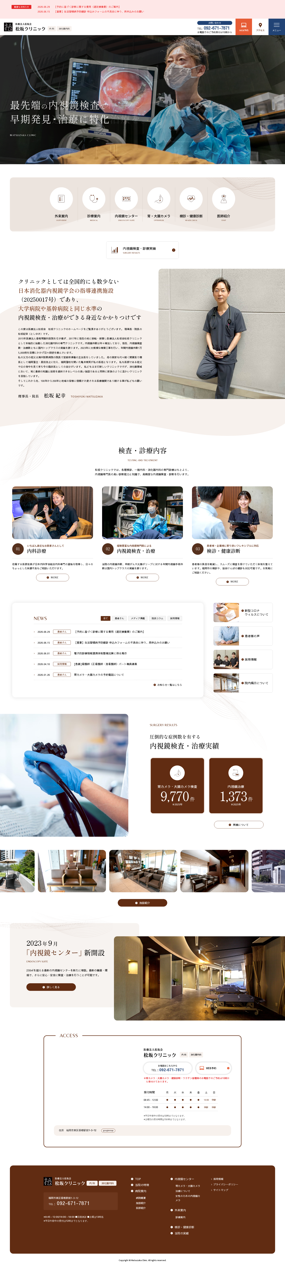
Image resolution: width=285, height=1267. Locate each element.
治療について (182, 1191)
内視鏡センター (126, 217)
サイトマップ (220, 1190)
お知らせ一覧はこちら (169, 685)
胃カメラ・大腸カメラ (187, 1186)
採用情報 (218, 1179)
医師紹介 (223, 217)
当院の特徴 (142, 1185)
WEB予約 (243, 30)
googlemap (108, 1130)
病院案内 (140, 1191)
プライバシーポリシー (225, 1184)
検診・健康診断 (191, 217)
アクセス (260, 30)
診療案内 (93, 217)
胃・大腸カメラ (158, 217)
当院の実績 (182, 1233)
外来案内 (61, 217)
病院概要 (141, 1198)
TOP (138, 1179)
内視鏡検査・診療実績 (139, 250)
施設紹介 (141, 1203)
